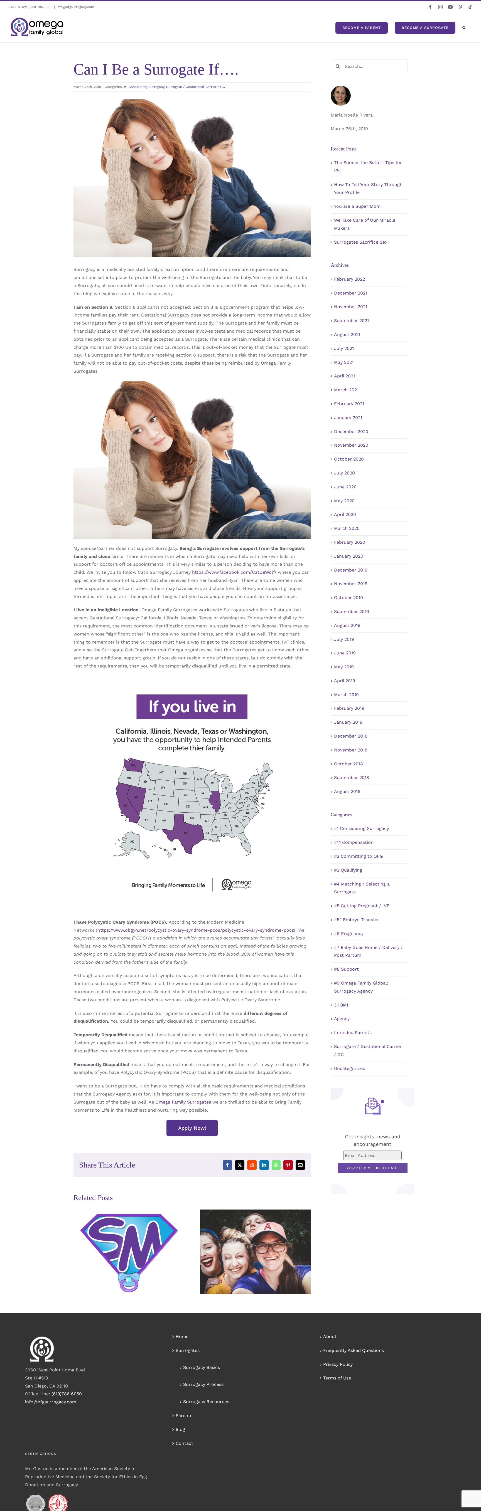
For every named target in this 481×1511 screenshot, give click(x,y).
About (330, 1336)
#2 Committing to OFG (358, 856)
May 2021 (344, 362)
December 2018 (350, 736)
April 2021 (344, 376)
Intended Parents (353, 1032)
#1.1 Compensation (354, 842)
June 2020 (345, 486)
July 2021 (344, 348)
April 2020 (345, 514)
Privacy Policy (338, 1364)
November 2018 (350, 750)
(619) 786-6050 (40, 7)
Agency (342, 1018)
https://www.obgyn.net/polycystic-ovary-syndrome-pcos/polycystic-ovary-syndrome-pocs (195, 930)
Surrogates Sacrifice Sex (360, 242)
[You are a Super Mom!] (128, 1252)
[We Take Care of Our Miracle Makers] (255, 1252)
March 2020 (347, 528)
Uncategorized (349, 1068)
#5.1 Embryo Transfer (356, 919)
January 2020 (348, 556)
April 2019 (344, 680)
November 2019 (350, 583)
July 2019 (344, 639)
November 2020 (351, 445)
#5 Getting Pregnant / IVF (361, 905)
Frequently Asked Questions (353, 1350)
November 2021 (350, 306)
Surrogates (188, 1350)
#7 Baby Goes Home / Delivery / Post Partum (368, 951)
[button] (464, 27)
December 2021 (350, 293)
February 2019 (349, 708)
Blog (180, 1429)
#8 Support (346, 969)
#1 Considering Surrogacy (144, 87)
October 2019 (348, 597)
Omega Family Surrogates (183, 1102)
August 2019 (347, 625)
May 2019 (344, 666)
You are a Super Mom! (121, 1245)
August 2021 (347, 334)
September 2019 (351, 611)
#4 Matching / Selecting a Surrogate (362, 888)
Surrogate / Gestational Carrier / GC (195, 87)
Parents (184, 1415)
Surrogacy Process (203, 1384)
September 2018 (351, 777)
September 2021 (351, 320)
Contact (184, 1443)
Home (182, 1336)
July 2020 (344, 473)
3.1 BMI (341, 1005)
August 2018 (347, 791)
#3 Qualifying (348, 870)
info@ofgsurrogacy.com (75, 7)
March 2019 (346, 694)
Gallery (137, 1245)
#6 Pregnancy (349, 933)
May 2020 (344, 500)
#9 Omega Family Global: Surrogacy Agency (361, 987)
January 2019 (348, 722)
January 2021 (348, 417)
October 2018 (348, 763)
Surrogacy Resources (206, 1401)
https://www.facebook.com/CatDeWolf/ (234, 572)
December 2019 (350, 570)
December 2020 (351, 431)
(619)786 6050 (66, 1393)
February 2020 (349, 542)
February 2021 (349, 403)
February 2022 (349, 279)
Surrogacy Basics (201, 1367)
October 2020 (349, 459)
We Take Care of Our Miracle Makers (247, 1239)
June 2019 (345, 653)
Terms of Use (337, 1378)
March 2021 (346, 389)
